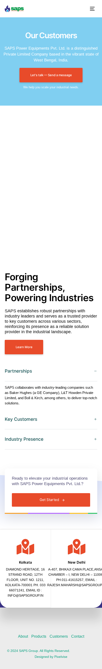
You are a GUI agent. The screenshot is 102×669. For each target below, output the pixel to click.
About (23, 636)
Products (38, 636)
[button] (51, 371)
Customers (59, 636)
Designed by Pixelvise (51, 657)
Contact (77, 636)
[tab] (51, 371)
